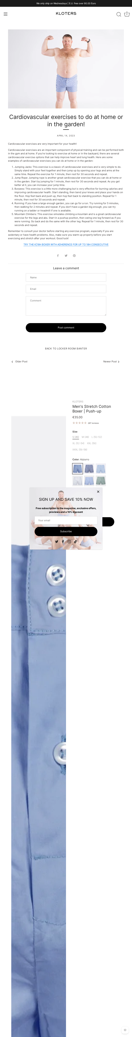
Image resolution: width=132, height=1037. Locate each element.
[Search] (118, 14)
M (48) (85, 437)
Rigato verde (101, 481)
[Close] (98, 491)
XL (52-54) (78, 443)
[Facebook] (63, 541)
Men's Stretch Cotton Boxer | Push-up (91, 408)
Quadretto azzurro (89, 481)
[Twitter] (56, 541)
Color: (80, 459)
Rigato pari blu (89, 468)
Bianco (77, 481)
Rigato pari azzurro (101, 468)
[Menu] (5, 14)
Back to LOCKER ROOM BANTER (66, 348)
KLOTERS (77, 401)
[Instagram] (69, 541)
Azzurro (77, 468)
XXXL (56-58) (79, 449)
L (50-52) (97, 437)
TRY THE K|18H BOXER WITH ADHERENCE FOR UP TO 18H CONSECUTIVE (66, 244)
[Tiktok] (75, 541)
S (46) (75, 437)
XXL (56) (91, 443)
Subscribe (66, 531)
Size (74, 431)
